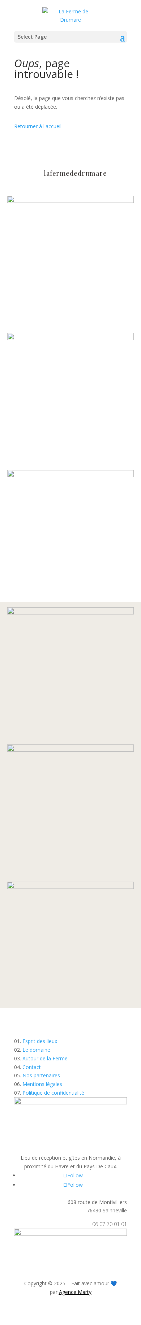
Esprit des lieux (39, 1041)
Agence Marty (75, 1292)
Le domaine (36, 1049)
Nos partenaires (41, 1075)
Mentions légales (42, 1084)
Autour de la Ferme (45, 1058)
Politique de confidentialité (53, 1092)
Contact (31, 1067)
